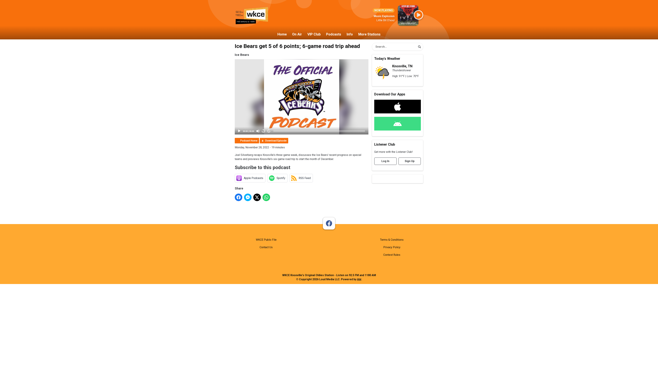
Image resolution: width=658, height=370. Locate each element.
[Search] (419, 47)
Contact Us (266, 247)
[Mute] (258, 131)
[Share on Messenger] (248, 197)
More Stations (369, 34)
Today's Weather (387, 59)
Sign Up (410, 161)
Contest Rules (391, 254)
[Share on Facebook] (238, 197)
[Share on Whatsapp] (266, 197)
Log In (385, 161)
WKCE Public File (266, 239)
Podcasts (333, 34)
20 (263, 131)
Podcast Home (248, 140)
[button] (301, 97)
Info (350, 34)
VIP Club (314, 34)
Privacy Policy (391, 247)
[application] (301, 96)
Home (282, 34)
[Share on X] (257, 197)
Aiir (359, 279)
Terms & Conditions (392, 239)
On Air (297, 34)
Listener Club (384, 144)
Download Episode (276, 140)
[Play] (239, 131)
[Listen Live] (418, 15)
